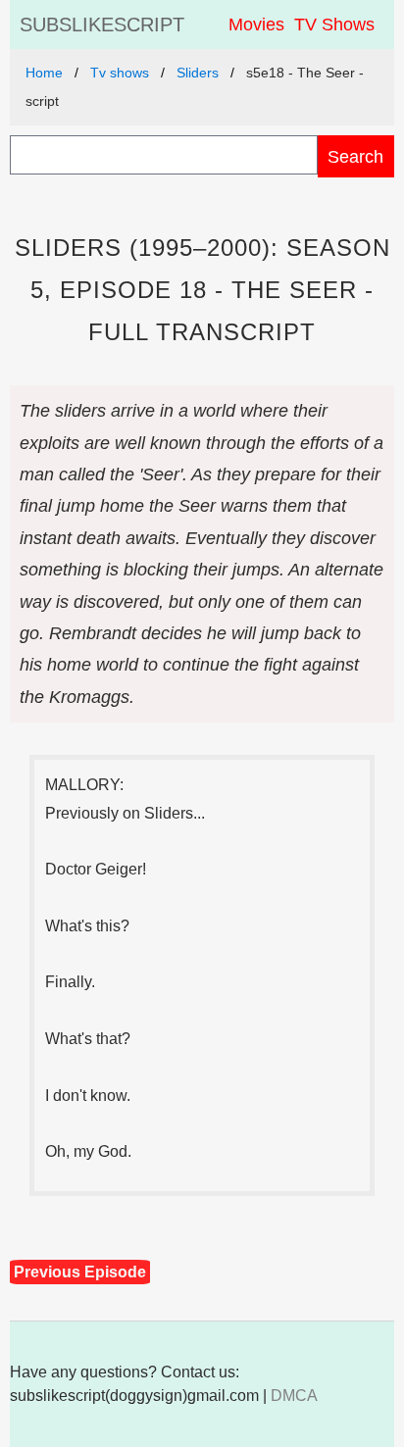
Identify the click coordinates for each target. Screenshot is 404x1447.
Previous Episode (80, 1272)
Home (44, 72)
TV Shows (334, 24)
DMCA (294, 1395)
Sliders (198, 72)
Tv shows (119, 72)
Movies (256, 24)
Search (355, 156)
